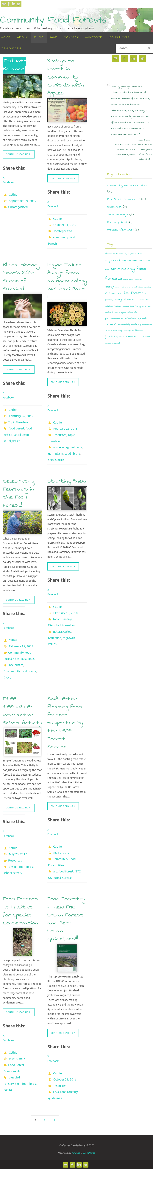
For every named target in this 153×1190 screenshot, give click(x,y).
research (111, 324)
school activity (13, 849)
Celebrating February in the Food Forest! (18, 481)
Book (107, 269)
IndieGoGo (125, 306)
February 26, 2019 (21, 409)
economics (119, 287)
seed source (56, 448)
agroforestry (132, 260)
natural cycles (62, 615)
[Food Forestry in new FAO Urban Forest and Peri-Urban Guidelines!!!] (67, 932)
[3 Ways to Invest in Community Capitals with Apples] (67, 110)
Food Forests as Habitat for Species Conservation (20, 885)
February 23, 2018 (65, 422)
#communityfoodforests (20, 653)
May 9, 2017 (61, 832)
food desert (16, 420)
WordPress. (89, 1121)
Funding (135, 299)
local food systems (138, 306)
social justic (129, 330)
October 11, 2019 (64, 223)
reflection (54, 620)
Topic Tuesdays (18, 415)
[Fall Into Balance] (22, 86)
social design (22, 425)
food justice (122, 299)
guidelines (55, 1068)
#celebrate (16, 648)
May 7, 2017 (17, 1031)
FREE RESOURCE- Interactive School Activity (22, 691)
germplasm (55, 443)
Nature (130, 312)
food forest (26, 844)
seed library (72, 443)
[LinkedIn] (14, 4)
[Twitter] (18, 4)
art (55, 847)
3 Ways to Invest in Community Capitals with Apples (65, 77)
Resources (59, 427)
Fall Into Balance (14, 65)
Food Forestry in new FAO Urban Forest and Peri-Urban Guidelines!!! (66, 893)
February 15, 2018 (21, 632)
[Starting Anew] (67, 486)
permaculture (114, 318)
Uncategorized (18, 205)
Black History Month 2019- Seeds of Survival (21, 272)
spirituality (121, 336)
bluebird (14, 1047)
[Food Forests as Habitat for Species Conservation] (22, 916)
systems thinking (134, 336)
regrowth (69, 620)
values (52, 625)
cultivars (76, 438)
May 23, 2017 (18, 833)
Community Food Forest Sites (127, 185)
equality (147, 287)
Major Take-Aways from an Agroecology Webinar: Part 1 (67, 276)
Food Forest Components (123, 199)
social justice (12, 430)
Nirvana (75, 1121)
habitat (8, 1057)
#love (7, 658)
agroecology (61, 438)
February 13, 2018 (65, 599)
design (13, 844)
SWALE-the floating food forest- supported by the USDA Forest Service (65, 703)
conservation (12, 1052)
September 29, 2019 (22, 199)
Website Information (62, 610)
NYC (78, 847)
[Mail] (4, 4)
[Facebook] (9, 4)
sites (108, 330)
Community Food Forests (53, 20)
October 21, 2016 (64, 1052)
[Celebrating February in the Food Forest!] (22, 510)
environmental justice (134, 287)
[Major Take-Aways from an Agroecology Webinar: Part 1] (67, 309)
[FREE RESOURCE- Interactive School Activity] (22, 722)
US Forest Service (60, 852)
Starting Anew (66, 468)
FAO (56, 1063)
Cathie (13, 194)
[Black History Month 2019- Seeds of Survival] (22, 301)
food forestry (69, 1063)
